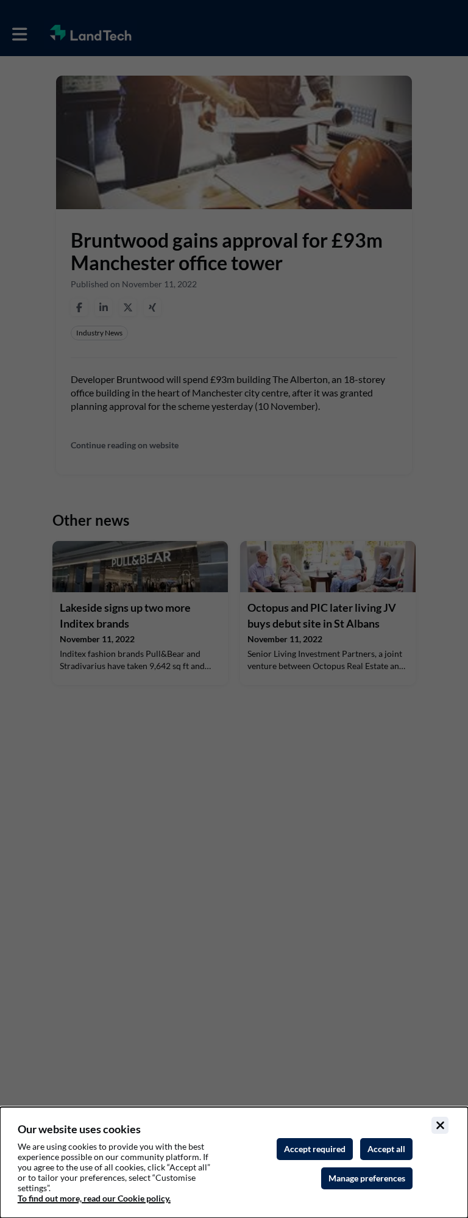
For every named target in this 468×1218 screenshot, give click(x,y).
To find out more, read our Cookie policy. (94, 1198)
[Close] (439, 1125)
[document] (234, 1162)
